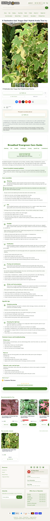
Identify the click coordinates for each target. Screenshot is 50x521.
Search (3, 472)
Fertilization (23, 148)
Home (5, 13)
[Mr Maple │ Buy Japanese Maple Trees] (11, 3)
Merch (25, 13)
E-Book (30, 13)
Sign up (19, 497)
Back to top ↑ (5, 377)
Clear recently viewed (43, 430)
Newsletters (33, 16)
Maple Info (43, 13)
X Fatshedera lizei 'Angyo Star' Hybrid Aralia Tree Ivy (9, 450)
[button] (13, 85)
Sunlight (16, 148)
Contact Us (25, 16)
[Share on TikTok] (23, 101)
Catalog (13, 13)
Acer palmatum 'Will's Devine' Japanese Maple (28, 417)
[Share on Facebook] (16, 101)
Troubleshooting (45, 148)
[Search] (46, 8)
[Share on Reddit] (26, 101)
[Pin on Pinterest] (29, 101)
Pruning (30, 148)
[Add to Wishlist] (45, 93)
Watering (6, 148)
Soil (11, 148)
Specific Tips (36, 148)
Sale (9, 13)
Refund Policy (18, 16)
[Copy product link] (33, 101)
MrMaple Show (42, 16)
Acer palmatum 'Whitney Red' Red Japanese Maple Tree (10, 417)
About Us (36, 13)
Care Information (8, 16)
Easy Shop (20, 13)
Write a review (25, 388)
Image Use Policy (5, 476)
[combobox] (23, 7)
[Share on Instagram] (19, 101)
